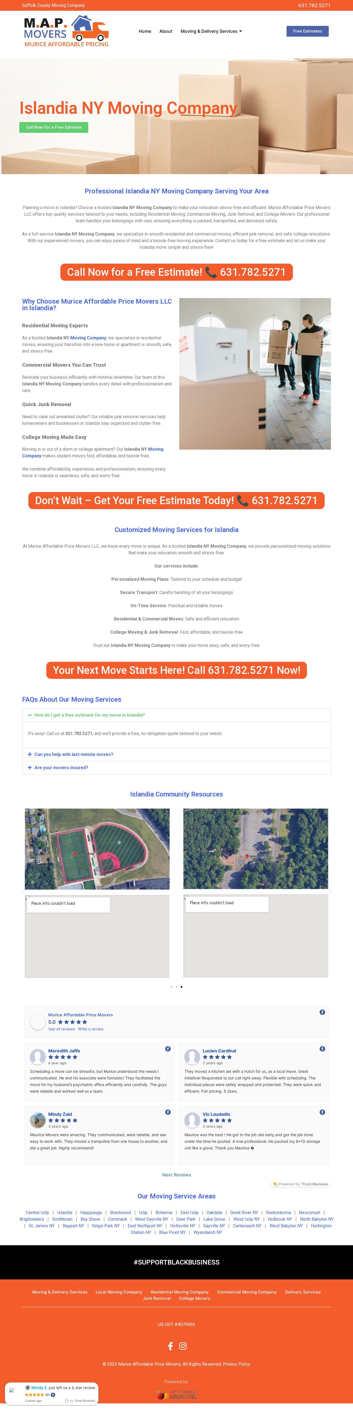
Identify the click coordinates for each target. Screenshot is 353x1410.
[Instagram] (183, 1345)
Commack (117, 1219)
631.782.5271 (314, 5)
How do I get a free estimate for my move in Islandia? (89, 715)
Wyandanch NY (208, 1232)
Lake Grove (214, 1219)
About (165, 31)
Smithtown (62, 1219)
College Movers (194, 1298)
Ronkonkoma (278, 1212)
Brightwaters (32, 1219)
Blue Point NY (172, 1232)
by (82, 1401)
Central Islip (37, 1212)
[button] (176, 715)
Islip (143, 1212)
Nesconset (309, 1212)
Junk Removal (157, 1298)
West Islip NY (246, 1219)
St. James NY (42, 1225)
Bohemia (164, 1212)
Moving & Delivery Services (209, 31)
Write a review (90, 1029)
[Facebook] (170, 1345)
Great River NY (244, 1212)
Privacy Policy (236, 1364)
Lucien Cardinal (219, 1050)
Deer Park (186, 1219)
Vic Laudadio (216, 1114)
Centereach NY (247, 1225)
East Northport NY (145, 1225)
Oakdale (214, 1212)
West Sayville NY (151, 1219)
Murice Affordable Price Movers (80, 1014)
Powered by (303, 1184)
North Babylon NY (317, 1219)
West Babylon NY (286, 1225)
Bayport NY (73, 1225)
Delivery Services (303, 1292)
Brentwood (120, 1212)
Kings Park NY (106, 1225)
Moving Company (88, 338)
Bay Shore (90, 1219)
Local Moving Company (119, 1292)
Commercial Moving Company (247, 1292)
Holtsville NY (182, 1225)
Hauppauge (91, 1212)
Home (145, 31)
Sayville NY (214, 1225)
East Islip (189, 1212)
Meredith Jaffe (64, 1050)
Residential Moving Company (180, 1292)
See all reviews (61, 1029)
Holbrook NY (280, 1219)
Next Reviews (176, 1174)
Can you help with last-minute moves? (73, 754)
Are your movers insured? (61, 767)
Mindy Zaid (60, 1114)
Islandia (64, 1212)
